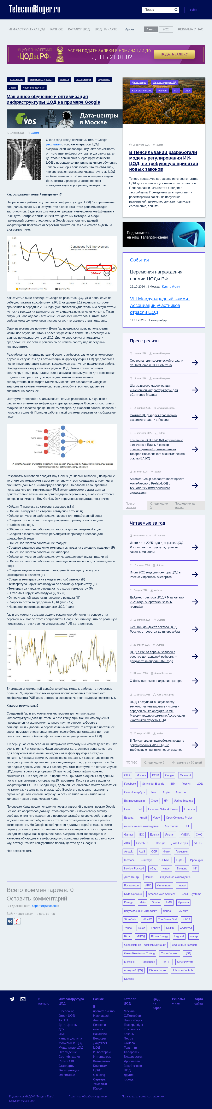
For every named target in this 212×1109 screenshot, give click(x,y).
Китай (143, 817)
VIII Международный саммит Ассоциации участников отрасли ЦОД (160, 305)
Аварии (98, 1020)
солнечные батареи (184, 944)
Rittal (127, 936)
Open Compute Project (179, 817)
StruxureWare (185, 961)
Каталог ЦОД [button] (79, 29)
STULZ (198, 843)
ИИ (176, 90)
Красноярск (132, 1029)
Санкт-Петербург (134, 792)
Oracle (156, 902)
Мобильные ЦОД (71, 1043)
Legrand (179, 936)
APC (148, 885)
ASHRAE (164, 860)
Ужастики (100, 1084)
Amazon (181, 792)
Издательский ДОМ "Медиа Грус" (31, 1096)
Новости (64, 79)
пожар (194, 936)
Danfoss (129, 978)
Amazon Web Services (162, 894)
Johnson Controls (182, 970)
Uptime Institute (183, 800)
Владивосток (133, 1056)
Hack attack (101, 1015)
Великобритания (134, 800)
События (139, 260)
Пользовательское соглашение (143, 1096)
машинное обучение (34, 87)
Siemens (182, 868)
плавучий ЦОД (133, 970)
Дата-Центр (131, 877)
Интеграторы (102, 1056)
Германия (182, 851)
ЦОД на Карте (106, 29)
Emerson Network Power (163, 809)
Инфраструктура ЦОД (41, 79)
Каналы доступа (70, 1038)
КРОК (186, 919)
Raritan (149, 877)
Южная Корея (157, 970)
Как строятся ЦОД (141, 90)
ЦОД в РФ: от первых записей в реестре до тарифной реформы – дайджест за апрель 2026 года (153, 656)
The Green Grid (167, 919)
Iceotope (129, 860)
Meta (143, 902)
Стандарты (67, 1065)
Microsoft (185, 775)
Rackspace (148, 961)
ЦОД (200, 783)
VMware (183, 910)
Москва (141, 775)
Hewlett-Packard (134, 868)
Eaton (127, 809)
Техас (141, 927)
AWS (142, 851)
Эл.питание (67, 1075)
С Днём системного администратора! (156, 680)
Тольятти (130, 1047)
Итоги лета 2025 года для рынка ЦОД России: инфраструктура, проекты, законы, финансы (156, 547)
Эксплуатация (83, 79)
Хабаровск (131, 1052)
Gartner (128, 834)
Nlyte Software (133, 894)
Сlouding (99, 1075)
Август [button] (151, 29)
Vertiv (156, 817)
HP (166, 800)
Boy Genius (104, 79)
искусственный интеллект (140, 910)
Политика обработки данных (88, 1096)
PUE (187, 826)
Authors (35, 133)
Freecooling (66, 1011)
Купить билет (171, 286)
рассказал (53, 144)
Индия (166, 868)
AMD (169, 902)
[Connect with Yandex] (17, 921)
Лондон (167, 910)
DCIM (155, 775)
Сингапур (146, 860)
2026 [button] (166, 29)
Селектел (186, 927)
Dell (139, 809)
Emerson (189, 809)
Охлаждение (68, 1052)
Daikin (170, 927)
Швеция (160, 843)
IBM (172, 783)
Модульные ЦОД (71, 1047)
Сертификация (69, 1056)
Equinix (154, 834)
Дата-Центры (16, 79)
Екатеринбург (133, 1024)
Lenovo (155, 927)
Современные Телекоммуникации (145, 944)
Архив (129, 29)
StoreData (130, 919)
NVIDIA (185, 834)
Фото (166, 851)
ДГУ (61, 1029)
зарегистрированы (45, 906)
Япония (169, 834)
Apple (166, 792)
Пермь (128, 1038)
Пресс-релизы (144, 340)
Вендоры (99, 1038)
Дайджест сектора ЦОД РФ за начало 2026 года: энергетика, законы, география (157, 602)
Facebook (130, 783)
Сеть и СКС (67, 1061)
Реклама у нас (190, 29)
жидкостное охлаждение (175, 877)
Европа (128, 817)
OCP (154, 851)
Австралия (171, 826)
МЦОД (141, 936)
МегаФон (129, 961)
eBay (153, 868)
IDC (141, 834)
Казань (129, 1034)
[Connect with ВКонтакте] (10, 921)
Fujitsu (180, 860)
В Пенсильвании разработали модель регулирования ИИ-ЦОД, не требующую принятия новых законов (157, 745)
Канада (128, 902)
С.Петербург (133, 1015)
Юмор (97, 1088)
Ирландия (196, 860)
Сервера (99, 1079)
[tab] (135, 505)
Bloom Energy (159, 936)
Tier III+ (166, 961)
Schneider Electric (153, 783)
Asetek (128, 851)
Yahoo (128, 927)
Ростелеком (131, 885)
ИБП (62, 1034)
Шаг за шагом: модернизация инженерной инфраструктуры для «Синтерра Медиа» (154, 390)
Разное (98, 999)
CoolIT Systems (191, 894)
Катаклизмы (102, 1061)
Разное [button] (56, 29)
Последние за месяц (185, 505)
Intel (154, 792)
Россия (186, 783)
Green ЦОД (67, 1015)
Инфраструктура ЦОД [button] (27, 29)
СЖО (199, 834)
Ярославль (132, 1061)
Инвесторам (102, 1052)
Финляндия (164, 885)
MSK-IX (147, 919)
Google (12, 87)
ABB (127, 843)
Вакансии (100, 1034)
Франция (183, 902)
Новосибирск (133, 1020)
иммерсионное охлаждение (141, 826)
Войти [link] (193, 9)
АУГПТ (63, 1020)
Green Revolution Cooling (139, 953)
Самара (129, 1043)
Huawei (181, 885)
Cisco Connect (169, 953)
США (187, 90)
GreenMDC (142, 843)
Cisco (154, 800)
